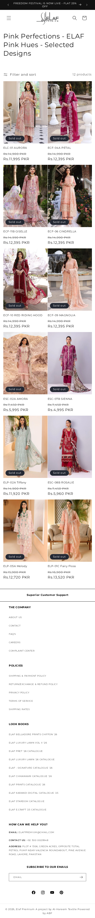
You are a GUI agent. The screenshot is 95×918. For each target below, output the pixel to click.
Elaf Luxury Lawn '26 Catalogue (32, 759)
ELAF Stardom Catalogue (26, 801)
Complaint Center (22, 650)
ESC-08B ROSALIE (61, 482)
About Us (15, 617)
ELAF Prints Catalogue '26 (27, 784)
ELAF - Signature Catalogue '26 (31, 767)
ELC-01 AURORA (15, 147)
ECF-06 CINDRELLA (62, 231)
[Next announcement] (87, 5)
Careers (14, 642)
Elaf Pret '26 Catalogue (26, 751)
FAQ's (12, 634)
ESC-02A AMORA (15, 398)
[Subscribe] (81, 877)
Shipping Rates (19, 709)
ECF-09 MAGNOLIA (62, 315)
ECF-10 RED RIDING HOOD (22, 315)
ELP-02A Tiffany (15, 482)
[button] (9, 18)
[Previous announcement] (8, 5)
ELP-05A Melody (15, 566)
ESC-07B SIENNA (60, 398)
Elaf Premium (25, 909)
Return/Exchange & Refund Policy (33, 684)
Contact (15, 625)
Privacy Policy (19, 692)
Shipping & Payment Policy (27, 675)
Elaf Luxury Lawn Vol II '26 (28, 742)
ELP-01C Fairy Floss (62, 566)
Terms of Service (21, 701)
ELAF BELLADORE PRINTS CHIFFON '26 (33, 734)
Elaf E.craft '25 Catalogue (28, 809)
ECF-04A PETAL (59, 147)
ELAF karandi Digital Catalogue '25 (33, 792)
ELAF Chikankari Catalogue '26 (30, 776)
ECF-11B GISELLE (15, 231)
